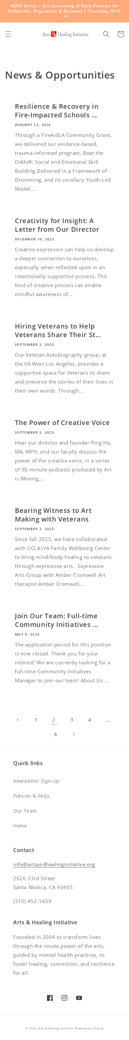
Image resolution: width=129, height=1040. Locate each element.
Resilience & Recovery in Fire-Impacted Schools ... (57, 110)
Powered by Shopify (89, 1028)
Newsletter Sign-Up (36, 781)
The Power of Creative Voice (62, 422)
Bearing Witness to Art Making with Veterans (53, 514)
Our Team (25, 811)
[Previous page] (18, 719)
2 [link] (54, 719)
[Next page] (73, 734)
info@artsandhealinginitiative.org (54, 864)
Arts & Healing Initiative (55, 1028)
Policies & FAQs (31, 796)
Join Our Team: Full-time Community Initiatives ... (56, 620)
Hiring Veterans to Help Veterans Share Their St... (58, 330)
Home (20, 826)
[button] (8, 34)
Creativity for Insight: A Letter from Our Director (57, 225)
